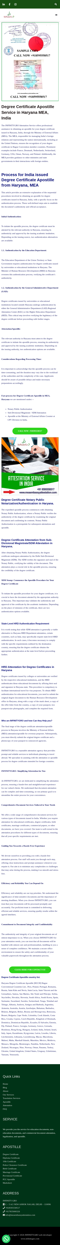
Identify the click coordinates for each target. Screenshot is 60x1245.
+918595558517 (12, 1208)
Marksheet (7, 1183)
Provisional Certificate (12, 1176)
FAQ (5, 1109)
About (5, 1091)
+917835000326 (12, 1211)
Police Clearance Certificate (15, 1165)
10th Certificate (9, 1161)
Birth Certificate (10, 1168)
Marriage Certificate (11, 1172)
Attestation (7, 1105)
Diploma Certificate (11, 1158)
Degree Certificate (11, 1154)
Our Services (8, 1095)
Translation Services (11, 1098)
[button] (56, 4)
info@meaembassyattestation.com (20, 1215)
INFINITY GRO (10, 1201)
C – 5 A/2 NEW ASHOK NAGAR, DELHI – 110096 (28, 1204)
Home (5, 1084)
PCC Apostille (9, 1179)
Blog (5, 1087)
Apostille (7, 1102)
